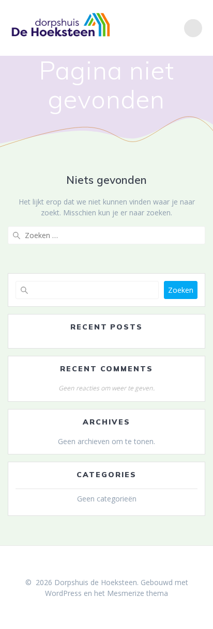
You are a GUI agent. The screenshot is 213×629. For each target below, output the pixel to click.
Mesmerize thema (137, 593)
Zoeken (180, 290)
